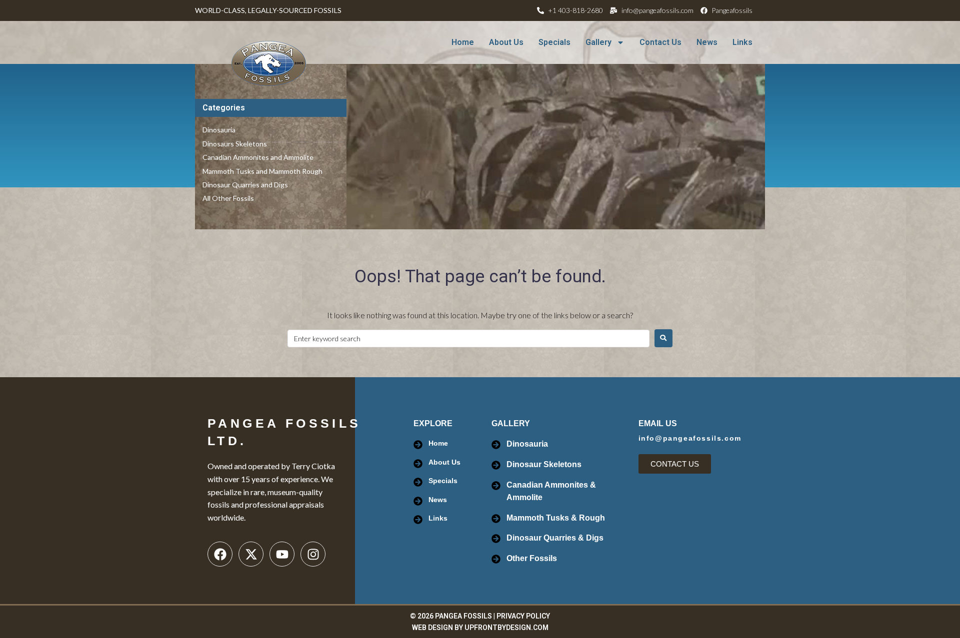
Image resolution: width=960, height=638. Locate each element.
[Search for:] (469, 338)
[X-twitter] (251, 554)
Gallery (599, 42)
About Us (506, 42)
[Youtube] (282, 554)
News (707, 42)
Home (463, 42)
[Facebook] (220, 554)
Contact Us (661, 42)
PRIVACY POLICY (523, 616)
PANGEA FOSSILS (463, 616)
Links (742, 42)
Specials (554, 42)
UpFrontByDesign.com (506, 628)
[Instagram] (313, 554)
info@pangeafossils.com (690, 438)
